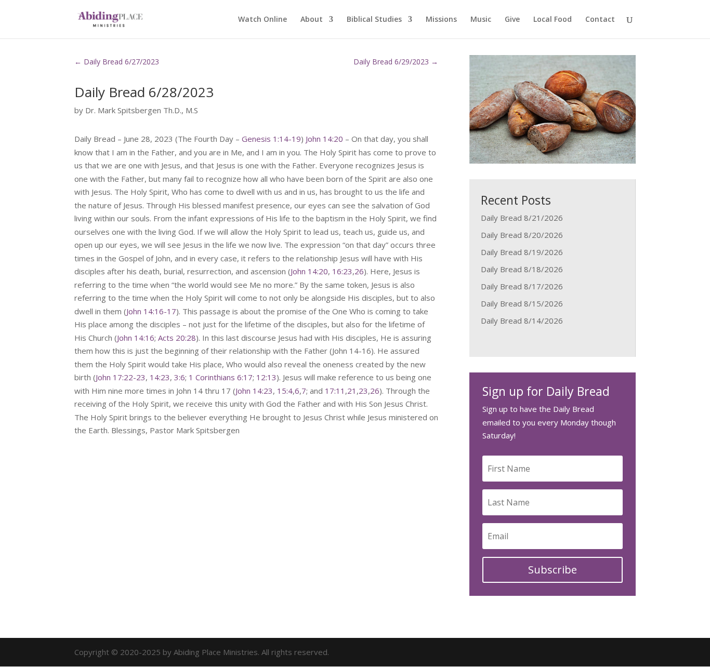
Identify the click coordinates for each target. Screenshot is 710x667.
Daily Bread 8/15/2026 (522, 303)
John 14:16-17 (151, 311)
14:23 (160, 377)
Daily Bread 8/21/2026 (522, 217)
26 (359, 271)
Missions (441, 20)
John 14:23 (254, 390)
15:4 (285, 390)
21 (352, 390)
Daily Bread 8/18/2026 (522, 269)
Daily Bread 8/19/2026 (522, 252)
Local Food (552, 20)
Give (512, 20)
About (311, 20)
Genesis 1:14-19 (271, 139)
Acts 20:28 (177, 337)
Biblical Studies (374, 20)
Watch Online (262, 20)
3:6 (179, 377)
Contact (600, 20)
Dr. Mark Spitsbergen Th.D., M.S (141, 110)
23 (363, 390)
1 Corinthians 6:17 (221, 377)
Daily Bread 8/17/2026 (522, 286)
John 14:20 (324, 139)
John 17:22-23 (121, 377)
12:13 (266, 377)
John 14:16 (135, 337)
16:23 (342, 271)
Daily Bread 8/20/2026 (522, 235)
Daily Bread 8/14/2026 (522, 320)
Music (480, 20)
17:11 (335, 390)
